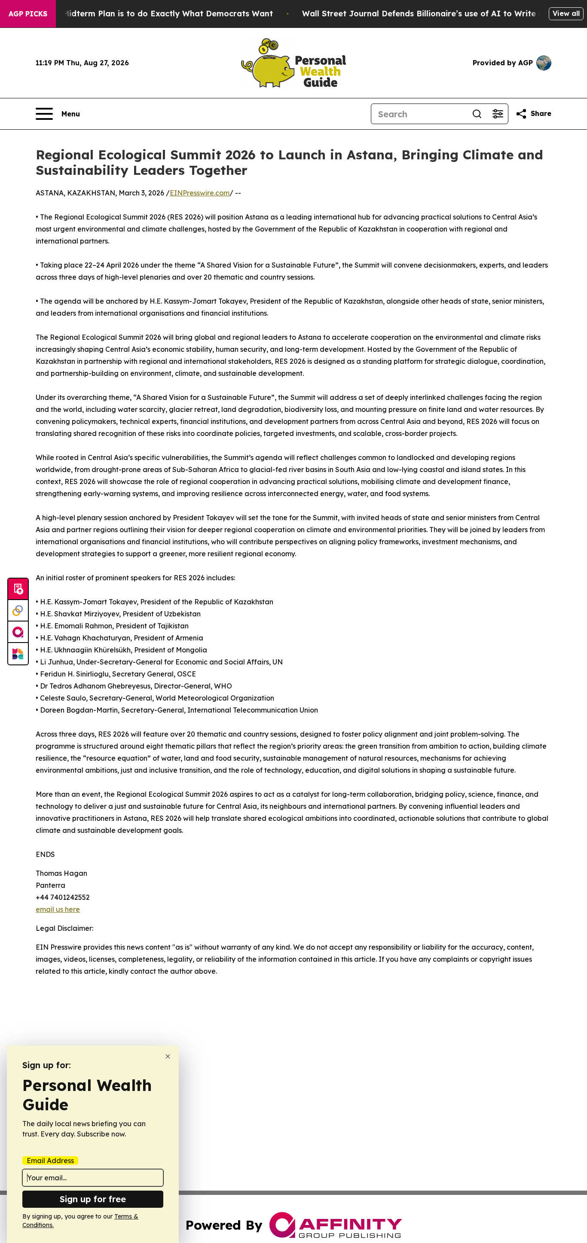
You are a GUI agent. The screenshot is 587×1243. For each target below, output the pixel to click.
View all (566, 13)
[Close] (168, 1056)
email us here (58, 909)
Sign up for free (93, 1199)
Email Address (50, 1160)
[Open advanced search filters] (497, 114)
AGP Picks (28, 13)
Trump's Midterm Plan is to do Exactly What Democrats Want (151, 13)
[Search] (477, 114)
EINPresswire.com (199, 193)
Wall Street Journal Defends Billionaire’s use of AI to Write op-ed (432, 13)
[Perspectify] (18, 611)
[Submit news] (18, 589)
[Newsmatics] (18, 653)
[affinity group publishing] (18, 632)
